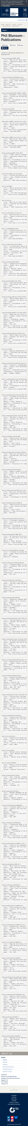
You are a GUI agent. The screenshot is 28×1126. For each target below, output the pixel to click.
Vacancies (4, 1074)
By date (5, 45)
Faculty (20, 24)
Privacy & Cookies (14, 1102)
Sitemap (14, 1100)
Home (2, 24)
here (5, 53)
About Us (8, 24)
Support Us (4, 1080)
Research (5, 1062)
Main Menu (22, 20)
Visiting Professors (7, 1069)
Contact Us (4, 1084)
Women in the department (9, 1076)
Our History (4, 1082)
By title (13, 45)
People (14, 24)
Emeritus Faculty (7, 1071)
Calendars (14, 1095)
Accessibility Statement (14, 1104)
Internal (14, 1097)
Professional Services (8, 1067)
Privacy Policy (6, 5)
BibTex (5, 48)
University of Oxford (13, 1124)
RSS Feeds (14, 1099)
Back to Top (14, 1090)
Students (5, 1064)
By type (21, 45)
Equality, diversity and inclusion (10, 1078)
